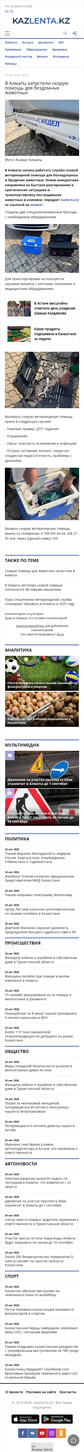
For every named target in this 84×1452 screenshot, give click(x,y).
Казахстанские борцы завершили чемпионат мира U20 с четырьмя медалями (41, 1330)
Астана (27, 42)
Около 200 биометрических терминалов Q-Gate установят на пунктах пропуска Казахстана (39, 1260)
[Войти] (74, 33)
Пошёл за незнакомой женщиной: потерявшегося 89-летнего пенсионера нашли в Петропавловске (37, 1107)
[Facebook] (23, 1433)
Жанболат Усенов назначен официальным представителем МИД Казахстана (39, 878)
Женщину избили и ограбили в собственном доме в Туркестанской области (41, 959)
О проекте (14, 1392)
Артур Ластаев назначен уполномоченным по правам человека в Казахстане (40, 911)
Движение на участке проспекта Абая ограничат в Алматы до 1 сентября (35, 1203)
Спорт (12, 1276)
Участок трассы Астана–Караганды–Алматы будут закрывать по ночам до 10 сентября (40, 1240)
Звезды (11, 63)
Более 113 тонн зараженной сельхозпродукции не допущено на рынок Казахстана (39, 1036)
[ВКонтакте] (32, 1433)
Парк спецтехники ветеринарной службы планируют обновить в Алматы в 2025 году (39, 601)
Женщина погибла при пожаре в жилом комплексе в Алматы (37, 978)
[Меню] (7, 33)
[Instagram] (51, 1433)
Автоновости (21, 1164)
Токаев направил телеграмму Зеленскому (38, 895)
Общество (17, 1051)
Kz (11, 11)
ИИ (61, 42)
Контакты (68, 1392)
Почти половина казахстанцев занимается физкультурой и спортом (39, 1311)
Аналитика (18, 650)
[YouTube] (42, 1433)
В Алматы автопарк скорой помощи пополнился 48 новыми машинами (34, 587)
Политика (17, 839)
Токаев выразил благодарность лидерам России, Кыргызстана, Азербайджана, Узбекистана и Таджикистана (37, 857)
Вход (60, 634)
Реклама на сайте (41, 1392)
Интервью (61, 56)
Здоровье (59, 49)
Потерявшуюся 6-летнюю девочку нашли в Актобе (39, 1128)
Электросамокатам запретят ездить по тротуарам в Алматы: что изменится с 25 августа (38, 1182)
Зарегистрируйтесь (30, 626)
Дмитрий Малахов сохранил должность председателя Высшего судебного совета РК (40, 930)
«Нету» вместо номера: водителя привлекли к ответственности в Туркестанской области (42, 1221)
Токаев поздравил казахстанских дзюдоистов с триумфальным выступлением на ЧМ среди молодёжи (41, 1350)
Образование (36, 49)
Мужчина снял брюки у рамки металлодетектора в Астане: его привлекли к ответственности (41, 1148)
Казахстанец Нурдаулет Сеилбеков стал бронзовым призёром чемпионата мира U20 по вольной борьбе (41, 1373)
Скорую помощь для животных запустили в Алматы (40, 573)
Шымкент (46, 42)
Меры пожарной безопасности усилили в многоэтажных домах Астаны (38, 1068)
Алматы (11, 42)
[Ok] (61, 1433)
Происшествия (23, 943)
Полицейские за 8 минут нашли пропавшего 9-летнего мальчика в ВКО (41, 1015)
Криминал (13, 49)
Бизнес (42, 56)
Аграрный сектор (18, 56)
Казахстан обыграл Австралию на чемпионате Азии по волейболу (32, 1293)
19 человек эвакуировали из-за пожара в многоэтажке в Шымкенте (38, 997)
